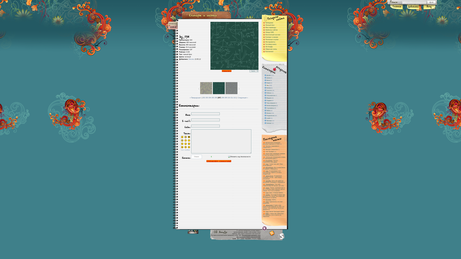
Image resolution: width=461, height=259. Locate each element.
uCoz (259, 238)
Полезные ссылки (271, 39)
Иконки (269, 113)
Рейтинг (269, 93)
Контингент (269, 51)
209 (225, 98)
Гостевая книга (270, 44)
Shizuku (191, 59)
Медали (269, 98)
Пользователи (271, 95)
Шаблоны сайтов (271, 30)
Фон (268, 85)
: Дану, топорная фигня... (274, 192)
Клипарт (269, 123)
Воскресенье (173, 23)
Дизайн (269, 75)
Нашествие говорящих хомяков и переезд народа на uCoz (274, 154)
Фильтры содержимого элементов (271, 146)
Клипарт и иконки (271, 37)
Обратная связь (271, 49)
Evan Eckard (248, 238)
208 (222, 98)
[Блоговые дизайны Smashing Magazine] (282, 236)
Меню (268, 80)
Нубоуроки (269, 23)
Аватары (269, 120)
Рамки (268, 83)
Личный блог (270, 25)
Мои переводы (270, 27)
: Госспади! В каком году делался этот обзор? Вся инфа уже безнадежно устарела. (274, 196)
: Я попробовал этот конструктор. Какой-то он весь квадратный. (272, 172)
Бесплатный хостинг (272, 35)
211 (231, 98)
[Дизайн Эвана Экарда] (264, 228)
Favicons (269, 90)
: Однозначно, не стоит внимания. (273, 202)
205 (213, 98)
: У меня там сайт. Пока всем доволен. (273, 164)
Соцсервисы (270, 108)
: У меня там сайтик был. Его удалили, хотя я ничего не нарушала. (273, 215)
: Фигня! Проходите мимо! (274, 211)
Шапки (268, 78)
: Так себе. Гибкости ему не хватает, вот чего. (273, 185)
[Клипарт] (203, 18)
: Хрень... (271, 199)
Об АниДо (269, 47)
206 (216, 98)
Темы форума (271, 103)
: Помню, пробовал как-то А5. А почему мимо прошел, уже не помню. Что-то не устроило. (274, 189)
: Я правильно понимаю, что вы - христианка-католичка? (272, 177)
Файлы (269, 110)
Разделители (270, 115)
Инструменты (270, 42)
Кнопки (269, 88)
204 (210, 98)
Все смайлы (186, 150)
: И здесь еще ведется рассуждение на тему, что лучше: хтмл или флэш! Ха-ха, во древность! (273, 207)
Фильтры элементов (272, 149)
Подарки (269, 100)
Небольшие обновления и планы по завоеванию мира (274, 157)
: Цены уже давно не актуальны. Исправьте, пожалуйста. (274, 181)
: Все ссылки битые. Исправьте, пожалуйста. (274, 168)
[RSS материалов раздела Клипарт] (272, 233)
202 (204, 98)
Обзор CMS (269, 32)
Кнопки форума (271, 105)
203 (207, 98)
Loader (269, 118)
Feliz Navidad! (270, 151)
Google (234, 238)
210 (228, 98)
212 (234, 98)
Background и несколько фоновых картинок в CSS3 (272, 143)
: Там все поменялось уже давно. (270, 161)
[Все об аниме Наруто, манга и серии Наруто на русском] (193, 233)
